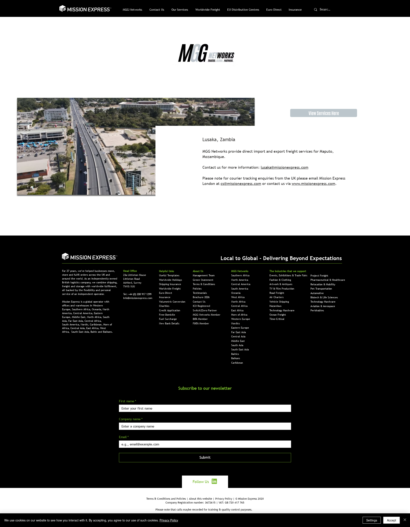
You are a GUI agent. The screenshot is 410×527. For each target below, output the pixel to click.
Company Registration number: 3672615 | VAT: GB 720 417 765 (204, 502)
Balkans (235, 358)
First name (127, 401)
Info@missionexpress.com (137, 298)
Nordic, (85, 324)
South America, (71, 324)
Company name (131, 419)
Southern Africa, (82, 309)
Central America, (83, 313)
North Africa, (95, 317)
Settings (371, 520)
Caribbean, (96, 324)
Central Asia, (78, 328)
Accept (391, 520)
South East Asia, (81, 332)
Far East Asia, (76, 321)
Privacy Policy (169, 520)
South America (239, 289)
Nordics (235, 323)
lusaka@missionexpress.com (284, 167)
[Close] (404, 520)
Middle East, (79, 317)
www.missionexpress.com (313, 183)
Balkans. (108, 332)
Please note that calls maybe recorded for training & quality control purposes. (203, 509)
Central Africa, (93, 321)
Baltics (235, 354)
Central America (240, 284)
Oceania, (97, 309)
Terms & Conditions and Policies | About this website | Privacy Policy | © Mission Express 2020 (205, 499)
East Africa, (93, 328)
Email (124, 437)
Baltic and (97, 332)
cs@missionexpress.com (241, 183)
